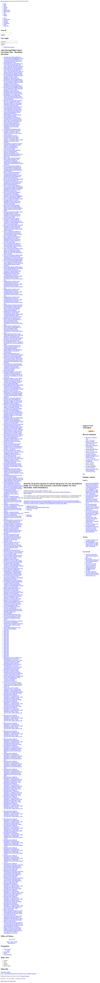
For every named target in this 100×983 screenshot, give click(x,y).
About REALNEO (90, 531)
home (5, 18)
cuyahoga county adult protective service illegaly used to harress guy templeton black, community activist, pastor (92, 520)
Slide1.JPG (6, 630)
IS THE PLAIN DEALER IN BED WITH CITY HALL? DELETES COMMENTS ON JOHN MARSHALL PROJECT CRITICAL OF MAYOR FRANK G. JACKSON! (13, 446)
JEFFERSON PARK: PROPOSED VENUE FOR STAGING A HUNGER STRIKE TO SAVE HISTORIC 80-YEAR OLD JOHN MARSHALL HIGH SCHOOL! (13, 471)
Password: (3, 43)
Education (29, 515)
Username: (4, 41)
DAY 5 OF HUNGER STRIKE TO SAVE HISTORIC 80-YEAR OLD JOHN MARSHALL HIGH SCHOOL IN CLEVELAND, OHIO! (13, 245)
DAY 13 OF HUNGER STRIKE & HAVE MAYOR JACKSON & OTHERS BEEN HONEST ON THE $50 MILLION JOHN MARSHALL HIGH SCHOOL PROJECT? (13, 175)
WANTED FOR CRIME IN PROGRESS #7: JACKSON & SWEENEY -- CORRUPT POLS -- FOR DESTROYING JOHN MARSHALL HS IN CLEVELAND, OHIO (13, 892)
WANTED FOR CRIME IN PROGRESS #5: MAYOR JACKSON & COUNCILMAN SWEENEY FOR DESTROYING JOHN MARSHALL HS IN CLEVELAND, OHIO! (13, 879)
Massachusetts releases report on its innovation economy (92, 560)
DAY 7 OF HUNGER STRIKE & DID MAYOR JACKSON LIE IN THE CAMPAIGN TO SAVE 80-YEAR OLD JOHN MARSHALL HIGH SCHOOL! (13, 257)
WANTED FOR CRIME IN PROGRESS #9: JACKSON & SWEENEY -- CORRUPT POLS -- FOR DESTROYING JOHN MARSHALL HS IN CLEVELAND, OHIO (13, 905)
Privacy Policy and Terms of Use (8, 981)
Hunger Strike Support (9, 370)
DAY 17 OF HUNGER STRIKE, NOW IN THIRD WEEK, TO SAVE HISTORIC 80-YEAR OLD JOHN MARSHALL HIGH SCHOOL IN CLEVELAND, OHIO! (13, 201)
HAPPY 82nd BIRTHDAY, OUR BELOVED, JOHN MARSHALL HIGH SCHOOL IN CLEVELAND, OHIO (13, 355)
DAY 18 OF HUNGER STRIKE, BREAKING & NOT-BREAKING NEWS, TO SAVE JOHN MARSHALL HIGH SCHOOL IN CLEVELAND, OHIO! (13, 208)
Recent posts (7, 951)
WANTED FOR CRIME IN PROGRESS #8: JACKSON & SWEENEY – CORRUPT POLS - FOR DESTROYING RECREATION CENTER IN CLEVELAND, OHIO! (13, 899)
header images (7, 10)
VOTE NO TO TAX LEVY (10, 681)
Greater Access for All (91, 563)
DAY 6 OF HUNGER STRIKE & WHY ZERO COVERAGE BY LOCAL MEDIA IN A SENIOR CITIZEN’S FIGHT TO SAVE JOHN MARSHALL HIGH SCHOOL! (13, 251)
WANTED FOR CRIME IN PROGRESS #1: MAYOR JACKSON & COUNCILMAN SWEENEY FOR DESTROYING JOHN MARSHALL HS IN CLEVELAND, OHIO (13, 866)
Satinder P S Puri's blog (32, 506)
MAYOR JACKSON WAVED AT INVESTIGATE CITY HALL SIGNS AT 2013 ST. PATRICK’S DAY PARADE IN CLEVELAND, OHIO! (13, 552)
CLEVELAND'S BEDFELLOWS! (12, 129)
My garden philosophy (91, 466)
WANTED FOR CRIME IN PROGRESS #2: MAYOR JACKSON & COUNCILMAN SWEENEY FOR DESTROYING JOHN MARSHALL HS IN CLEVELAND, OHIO (13, 873)
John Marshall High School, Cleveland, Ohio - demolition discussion (20, 973)
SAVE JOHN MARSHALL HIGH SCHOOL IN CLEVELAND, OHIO (12, 615)
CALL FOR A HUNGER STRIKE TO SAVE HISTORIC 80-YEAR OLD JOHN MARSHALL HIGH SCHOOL (13, 108)
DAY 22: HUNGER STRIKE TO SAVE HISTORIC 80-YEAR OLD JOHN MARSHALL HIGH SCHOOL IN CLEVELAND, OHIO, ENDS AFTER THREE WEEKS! (13, 227)
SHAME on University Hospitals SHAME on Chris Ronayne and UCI (92, 456)
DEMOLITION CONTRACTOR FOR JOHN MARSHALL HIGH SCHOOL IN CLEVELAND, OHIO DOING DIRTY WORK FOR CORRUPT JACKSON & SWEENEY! (13, 307)
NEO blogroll (7, 11)
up (56, 502)
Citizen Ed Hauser (25, 976)
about (5, 3)
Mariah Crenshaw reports (91, 452)
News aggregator (8, 954)
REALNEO (29, 516)
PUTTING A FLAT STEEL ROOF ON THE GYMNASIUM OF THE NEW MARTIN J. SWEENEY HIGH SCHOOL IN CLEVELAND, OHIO (13, 596)
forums (5, 9)
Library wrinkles (89, 463)
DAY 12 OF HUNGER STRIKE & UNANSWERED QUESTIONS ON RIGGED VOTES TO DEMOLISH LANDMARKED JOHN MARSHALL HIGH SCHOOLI (13, 168)
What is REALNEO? (9, 909)
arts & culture (7, 19)
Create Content (7, 949)
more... (8, 950)
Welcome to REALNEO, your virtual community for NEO (92, 556)
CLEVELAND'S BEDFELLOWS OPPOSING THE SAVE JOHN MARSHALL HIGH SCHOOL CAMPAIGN (12, 126)
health (5, 24)
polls (5, 12)
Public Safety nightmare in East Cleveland (92, 446)
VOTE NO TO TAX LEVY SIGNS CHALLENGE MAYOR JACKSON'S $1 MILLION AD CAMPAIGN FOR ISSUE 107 (13, 684)
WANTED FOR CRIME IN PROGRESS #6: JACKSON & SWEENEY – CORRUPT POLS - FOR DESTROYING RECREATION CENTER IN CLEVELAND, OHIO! (13, 886)
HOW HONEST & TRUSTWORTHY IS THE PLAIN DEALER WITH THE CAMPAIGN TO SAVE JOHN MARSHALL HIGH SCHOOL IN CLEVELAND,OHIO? (13, 366)
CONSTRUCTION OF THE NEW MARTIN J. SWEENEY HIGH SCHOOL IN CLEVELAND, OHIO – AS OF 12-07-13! (13, 132)
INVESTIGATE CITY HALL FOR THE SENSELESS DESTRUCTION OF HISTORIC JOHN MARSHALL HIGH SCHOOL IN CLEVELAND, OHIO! (13, 426)
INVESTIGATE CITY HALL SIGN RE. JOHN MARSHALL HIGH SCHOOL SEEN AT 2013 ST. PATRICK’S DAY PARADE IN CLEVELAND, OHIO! (13, 431)
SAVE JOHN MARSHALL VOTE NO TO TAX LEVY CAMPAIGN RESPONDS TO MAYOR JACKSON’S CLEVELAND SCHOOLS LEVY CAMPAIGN (13, 623)
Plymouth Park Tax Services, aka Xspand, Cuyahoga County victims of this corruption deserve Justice (92, 528)
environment (6, 23)
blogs (5, 5)
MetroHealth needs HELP (92, 449)
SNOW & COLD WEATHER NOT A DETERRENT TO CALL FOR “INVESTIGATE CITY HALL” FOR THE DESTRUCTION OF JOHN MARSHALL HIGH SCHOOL (13, 660)
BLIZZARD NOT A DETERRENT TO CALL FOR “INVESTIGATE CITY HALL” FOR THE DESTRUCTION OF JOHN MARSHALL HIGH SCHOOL (13, 65)
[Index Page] (2, 1)
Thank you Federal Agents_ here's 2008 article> (92, 469)
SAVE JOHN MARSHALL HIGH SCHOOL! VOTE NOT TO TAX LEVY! (12, 618)
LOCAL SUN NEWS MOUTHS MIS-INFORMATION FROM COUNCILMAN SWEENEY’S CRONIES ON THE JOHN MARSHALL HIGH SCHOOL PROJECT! (13, 492)
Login (28, 508)
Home (2, 973)
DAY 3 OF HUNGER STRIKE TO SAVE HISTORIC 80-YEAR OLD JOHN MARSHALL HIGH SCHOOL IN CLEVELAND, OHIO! (13, 233)
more (84, 474)
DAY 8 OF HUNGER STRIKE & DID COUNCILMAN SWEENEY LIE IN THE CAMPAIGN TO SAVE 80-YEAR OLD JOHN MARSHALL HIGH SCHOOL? (13, 263)
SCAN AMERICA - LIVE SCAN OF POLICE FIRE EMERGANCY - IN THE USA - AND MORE (92, 491)
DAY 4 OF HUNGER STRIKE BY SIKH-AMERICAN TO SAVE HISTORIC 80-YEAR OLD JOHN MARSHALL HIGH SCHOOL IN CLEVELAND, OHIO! (12, 239)
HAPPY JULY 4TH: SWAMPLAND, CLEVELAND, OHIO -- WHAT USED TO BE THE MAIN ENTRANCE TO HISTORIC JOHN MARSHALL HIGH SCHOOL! (13, 360)
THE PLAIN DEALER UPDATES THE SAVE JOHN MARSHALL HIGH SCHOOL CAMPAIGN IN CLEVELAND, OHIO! (13, 678)
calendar (5, 7)
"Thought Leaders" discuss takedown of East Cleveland (92, 573)
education (6, 22)
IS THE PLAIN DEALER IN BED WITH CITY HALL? (12, 442)
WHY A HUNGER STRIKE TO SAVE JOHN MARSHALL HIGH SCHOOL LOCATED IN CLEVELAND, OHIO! (13, 912)
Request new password (9, 47)
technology (6, 25)
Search (5, 953)
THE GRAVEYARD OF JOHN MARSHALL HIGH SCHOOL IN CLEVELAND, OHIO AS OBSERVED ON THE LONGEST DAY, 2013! (13, 672)
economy (6, 20)
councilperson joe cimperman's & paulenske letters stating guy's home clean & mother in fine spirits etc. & (92, 500)
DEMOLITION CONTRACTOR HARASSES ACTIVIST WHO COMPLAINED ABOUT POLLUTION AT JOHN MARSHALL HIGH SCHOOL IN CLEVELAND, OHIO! (13, 314)
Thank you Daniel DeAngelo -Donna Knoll (91, 442)
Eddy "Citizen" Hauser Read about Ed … (12, 942)
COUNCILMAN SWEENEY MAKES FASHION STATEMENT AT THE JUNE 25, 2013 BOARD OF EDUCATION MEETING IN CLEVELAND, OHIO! (13, 146)
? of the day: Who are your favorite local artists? (92, 524)
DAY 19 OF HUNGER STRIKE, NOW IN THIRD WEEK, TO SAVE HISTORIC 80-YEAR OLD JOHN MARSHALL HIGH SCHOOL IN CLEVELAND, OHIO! (13, 214)
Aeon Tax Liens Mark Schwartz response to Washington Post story (91, 566)
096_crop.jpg (89, 562)
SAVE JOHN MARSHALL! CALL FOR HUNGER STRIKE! (12, 628)
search (5, 14)
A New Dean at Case (90, 575)
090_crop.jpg (89, 558)
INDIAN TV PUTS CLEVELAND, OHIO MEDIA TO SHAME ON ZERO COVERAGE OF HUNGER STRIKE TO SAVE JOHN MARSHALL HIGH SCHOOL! (13, 394)
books (5, 6)
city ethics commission (91, 571)
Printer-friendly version (43, 507)
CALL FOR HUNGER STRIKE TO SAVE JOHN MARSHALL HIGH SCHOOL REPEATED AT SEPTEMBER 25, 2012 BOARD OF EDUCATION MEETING (12, 113)
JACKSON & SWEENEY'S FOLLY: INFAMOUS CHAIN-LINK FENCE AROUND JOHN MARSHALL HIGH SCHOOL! (13, 465)
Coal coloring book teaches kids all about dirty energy (92, 495)
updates (5, 15)
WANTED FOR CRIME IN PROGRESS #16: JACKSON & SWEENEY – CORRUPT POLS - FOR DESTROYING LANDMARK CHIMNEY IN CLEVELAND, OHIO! (13, 828)
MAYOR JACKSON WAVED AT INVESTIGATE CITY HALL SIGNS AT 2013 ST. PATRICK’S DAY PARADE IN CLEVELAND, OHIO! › (52, 503)
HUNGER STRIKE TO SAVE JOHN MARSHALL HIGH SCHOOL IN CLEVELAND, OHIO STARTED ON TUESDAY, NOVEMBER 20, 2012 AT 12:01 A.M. (13, 374)
